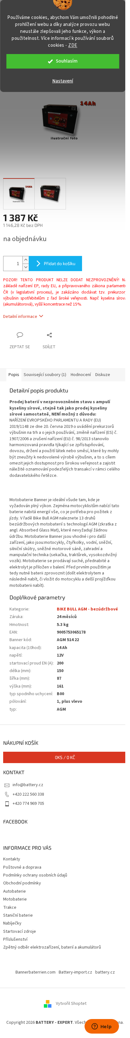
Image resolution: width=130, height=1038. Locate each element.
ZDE (72, 45)
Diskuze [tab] (102, 375)
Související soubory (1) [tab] (45, 375)
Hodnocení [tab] (81, 375)
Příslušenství (15, 939)
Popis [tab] (14, 375)
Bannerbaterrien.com (35, 972)
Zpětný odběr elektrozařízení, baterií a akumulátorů (52, 947)
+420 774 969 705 (28, 803)
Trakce (9, 907)
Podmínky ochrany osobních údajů (35, 875)
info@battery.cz (28, 785)
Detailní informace (20, 316)
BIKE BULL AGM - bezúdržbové (87, 609)
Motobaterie (15, 899)
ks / (65, 757)
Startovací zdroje (19, 931)
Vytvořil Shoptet (71, 1004)
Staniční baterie (18, 915)
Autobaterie (14, 891)
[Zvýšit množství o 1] (25, 260)
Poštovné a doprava (22, 867)
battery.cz (105, 972)
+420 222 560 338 (28, 794)
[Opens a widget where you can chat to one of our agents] (101, 1027)
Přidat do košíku (59, 263)
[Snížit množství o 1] (25, 267)
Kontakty (11, 859)
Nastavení (62, 81)
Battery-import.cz (75, 972)
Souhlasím (67, 61)
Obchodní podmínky (22, 883)
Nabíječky (12, 923)
